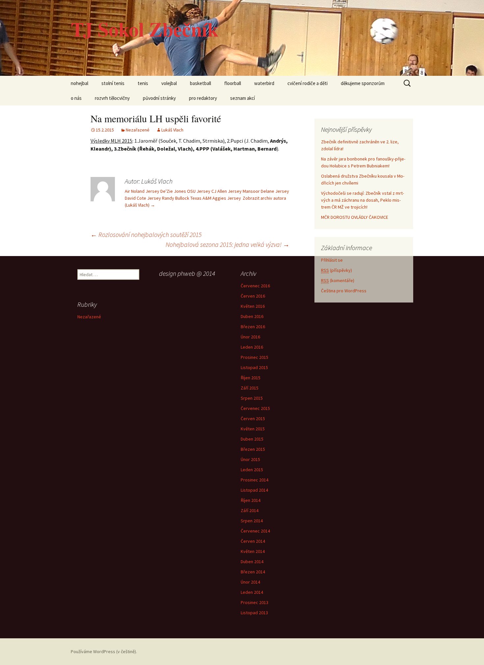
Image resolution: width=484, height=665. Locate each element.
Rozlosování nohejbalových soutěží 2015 (146, 234)
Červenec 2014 (255, 531)
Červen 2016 (253, 296)
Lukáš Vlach (172, 130)
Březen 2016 (253, 327)
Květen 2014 (253, 551)
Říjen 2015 (250, 378)
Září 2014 (249, 510)
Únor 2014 (250, 582)
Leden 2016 (252, 347)
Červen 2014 (253, 541)
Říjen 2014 (250, 500)
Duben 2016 (252, 316)
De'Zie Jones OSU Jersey (185, 191)
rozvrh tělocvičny (112, 98)
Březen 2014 (253, 572)
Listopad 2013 (254, 613)
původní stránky (159, 98)
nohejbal (79, 83)
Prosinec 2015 (254, 357)
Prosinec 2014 (254, 480)
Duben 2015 (252, 439)
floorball (232, 83)
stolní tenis (112, 83)
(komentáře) (337, 280)
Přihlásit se (332, 260)
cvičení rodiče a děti (307, 83)
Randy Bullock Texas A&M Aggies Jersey (201, 198)
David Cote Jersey (143, 198)
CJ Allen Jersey (226, 191)
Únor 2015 (250, 459)
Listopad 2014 (254, 490)
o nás (76, 98)
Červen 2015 (253, 418)
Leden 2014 (252, 592)
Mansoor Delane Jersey (266, 191)
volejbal (169, 83)
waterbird (264, 83)
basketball (200, 83)
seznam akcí (242, 98)
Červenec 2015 (255, 408)
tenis (143, 83)
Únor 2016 (250, 337)
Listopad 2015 (254, 367)
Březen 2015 (253, 449)
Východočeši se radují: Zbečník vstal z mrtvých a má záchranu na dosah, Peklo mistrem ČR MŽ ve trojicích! (362, 200)
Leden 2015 (252, 470)
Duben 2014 (252, 561)
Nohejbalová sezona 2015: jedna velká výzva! (227, 244)
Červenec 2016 (255, 286)
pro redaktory (203, 98)
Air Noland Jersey (142, 191)
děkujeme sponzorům (363, 83)
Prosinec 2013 (254, 602)
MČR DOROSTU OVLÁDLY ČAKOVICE (354, 217)
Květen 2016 (253, 306)
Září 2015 (249, 388)
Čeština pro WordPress (343, 291)
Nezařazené (137, 130)
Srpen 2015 (252, 398)
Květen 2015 (253, 429)
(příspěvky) (336, 270)
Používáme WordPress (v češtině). (104, 651)
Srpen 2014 (252, 521)
